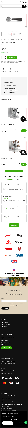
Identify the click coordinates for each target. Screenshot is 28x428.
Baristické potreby (13, 91)
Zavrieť (12, 67)
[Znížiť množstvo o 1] (5, 58)
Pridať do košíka (11, 57)
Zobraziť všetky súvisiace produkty (14, 171)
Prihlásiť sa (5, 308)
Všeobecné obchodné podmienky (8, 361)
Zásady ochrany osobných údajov (8, 363)
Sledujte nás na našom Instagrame (14, 274)
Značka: (4, 45)
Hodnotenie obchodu (14, 176)
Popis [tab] (5, 79)
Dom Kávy (6, 322)
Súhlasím (20, 423)
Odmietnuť (7, 423)
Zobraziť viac (14, 225)
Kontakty (3, 368)
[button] (25, 422)
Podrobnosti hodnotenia (17, 39)
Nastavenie (14, 419)
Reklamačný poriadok (5, 365)
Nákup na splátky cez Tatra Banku (8, 370)
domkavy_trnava (7, 324)
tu (15, 416)
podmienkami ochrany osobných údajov (17, 304)
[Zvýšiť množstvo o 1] (5, 57)
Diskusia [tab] (15, 79)
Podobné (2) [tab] (9, 79)
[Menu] (26, 2)
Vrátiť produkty (6, 347)
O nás (2, 367)
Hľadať (24, 6)
